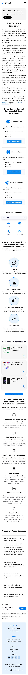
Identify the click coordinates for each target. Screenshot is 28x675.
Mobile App (6, 217)
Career (14, 651)
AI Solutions (14, 647)
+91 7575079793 (14, 631)
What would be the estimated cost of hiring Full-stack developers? (13, 564)
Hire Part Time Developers (14, 141)
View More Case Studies (13, 394)
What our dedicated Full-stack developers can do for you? (13, 576)
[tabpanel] (14, 226)
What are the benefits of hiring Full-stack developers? (13, 586)
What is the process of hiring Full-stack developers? (13, 595)
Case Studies (14, 649)
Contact (14, 654)
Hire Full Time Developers (14, 171)
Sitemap (21, 670)
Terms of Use (15, 670)
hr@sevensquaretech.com (14, 641)
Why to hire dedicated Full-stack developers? (12, 539)
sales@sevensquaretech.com (14, 639)
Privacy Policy (8, 670)
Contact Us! (4, 102)
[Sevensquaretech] (7, 2)
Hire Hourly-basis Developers (14, 202)
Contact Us (7, 17)
